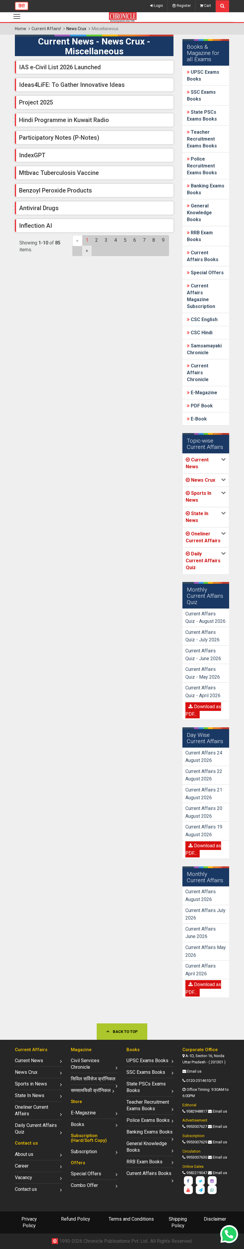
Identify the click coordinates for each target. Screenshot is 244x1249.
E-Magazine (203, 392)
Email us (194, 1071)
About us (24, 1154)
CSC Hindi (201, 332)
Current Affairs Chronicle (198, 372)
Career (22, 1166)
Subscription (84, 1151)
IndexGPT (32, 155)
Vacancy (23, 1177)
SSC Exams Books (145, 1072)
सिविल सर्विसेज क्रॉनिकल (93, 1079)
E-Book (198, 419)
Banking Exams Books (149, 1132)
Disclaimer (215, 1219)
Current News (29, 1060)
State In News (29, 1095)
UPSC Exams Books (147, 1060)
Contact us (26, 1189)
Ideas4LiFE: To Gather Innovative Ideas (72, 84)
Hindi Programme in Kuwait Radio (64, 120)
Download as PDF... (203, 710)
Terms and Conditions (131, 1219)
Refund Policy (75, 1219)
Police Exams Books (148, 1120)
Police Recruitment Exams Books (202, 165)
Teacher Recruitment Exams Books (202, 139)
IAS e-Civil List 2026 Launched (60, 67)
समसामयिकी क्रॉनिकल (91, 1090)
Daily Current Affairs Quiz (36, 1128)
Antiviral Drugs (39, 208)
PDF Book (201, 406)
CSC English (204, 319)
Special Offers (207, 272)
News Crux (26, 1072)
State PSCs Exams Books (146, 1087)
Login (158, 6)
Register (183, 6)
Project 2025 (36, 102)
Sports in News (31, 1084)
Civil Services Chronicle (85, 1064)
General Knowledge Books (199, 212)
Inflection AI (35, 225)
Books (77, 1124)
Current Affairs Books (148, 1173)
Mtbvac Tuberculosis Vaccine (59, 172)
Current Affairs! (46, 28)
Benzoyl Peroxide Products (55, 190)
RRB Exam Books (144, 1162)
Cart (207, 6)
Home (20, 28)
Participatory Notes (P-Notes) (59, 137)
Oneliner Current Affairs (31, 1110)
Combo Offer (84, 1185)
